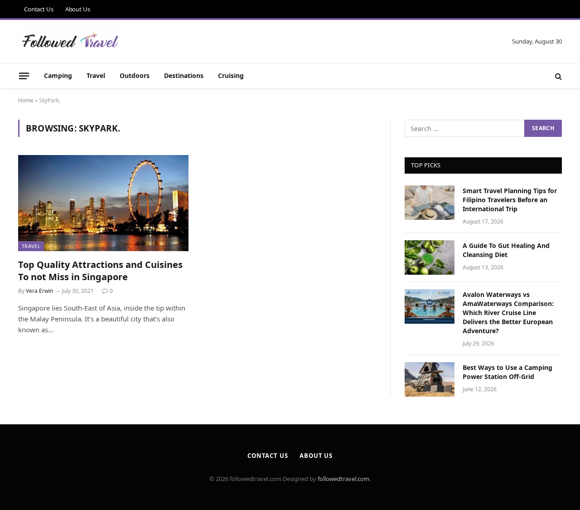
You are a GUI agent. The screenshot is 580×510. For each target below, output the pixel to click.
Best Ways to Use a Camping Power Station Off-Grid (507, 372)
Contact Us (38, 9)
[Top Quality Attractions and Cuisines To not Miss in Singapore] (103, 203)
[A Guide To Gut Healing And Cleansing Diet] (429, 257)
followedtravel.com (343, 479)
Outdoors (135, 75)
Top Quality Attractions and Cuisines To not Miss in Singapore (100, 270)
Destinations (183, 75)
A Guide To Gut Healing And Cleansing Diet (506, 250)
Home (26, 100)
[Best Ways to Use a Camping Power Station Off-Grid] (429, 379)
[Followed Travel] (70, 42)
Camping (58, 75)
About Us (77, 9)
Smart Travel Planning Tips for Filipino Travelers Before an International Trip (510, 199)
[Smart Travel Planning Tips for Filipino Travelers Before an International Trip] (429, 202)
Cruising (231, 75)
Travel (96, 75)
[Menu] (24, 75)
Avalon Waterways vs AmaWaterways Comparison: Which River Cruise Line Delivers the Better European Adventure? (508, 312)
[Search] (557, 76)
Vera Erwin (39, 291)
